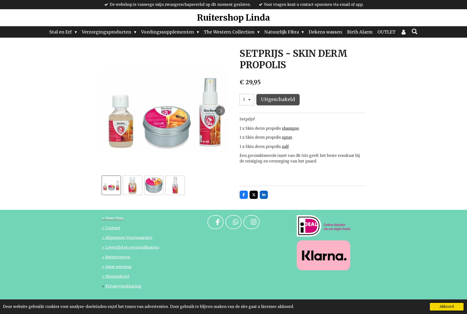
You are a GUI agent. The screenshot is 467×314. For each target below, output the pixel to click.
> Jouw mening (116, 266)
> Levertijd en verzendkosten (130, 247)
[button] (111, 185)
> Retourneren (116, 257)
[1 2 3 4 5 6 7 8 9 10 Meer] (247, 99)
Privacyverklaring (123, 286)
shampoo (290, 128)
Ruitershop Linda (233, 17)
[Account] (403, 32)
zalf (285, 146)
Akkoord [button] (447, 307)
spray (287, 137)
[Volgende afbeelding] (220, 111)
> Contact (111, 227)
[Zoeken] (414, 31)
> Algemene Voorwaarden (127, 237)
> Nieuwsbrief (115, 276)
